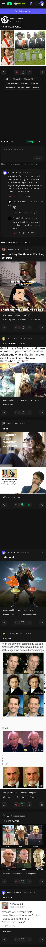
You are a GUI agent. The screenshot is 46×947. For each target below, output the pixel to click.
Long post (7, 638)
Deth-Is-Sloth (18, 218)
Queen (25, 83)
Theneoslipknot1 (13, 249)
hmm (5, 428)
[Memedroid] (9, 3)
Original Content (11, 792)
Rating (30, 141)
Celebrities (21, 797)
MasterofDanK (16, 18)
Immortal (11, 88)
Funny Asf (8, 405)
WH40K (28, 315)
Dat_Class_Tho (12, 633)
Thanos (16, 614)
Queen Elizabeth (13, 79)
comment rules (30, 164)
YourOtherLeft (12, 423)
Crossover (36, 319)
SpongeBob (31, 873)
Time (40, 141)
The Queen (13, 83)
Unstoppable (9, 610)
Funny (36, 88)
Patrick (7, 873)
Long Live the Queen (13, 343)
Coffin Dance (24, 88)
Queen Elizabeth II (32, 79)
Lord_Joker (11, 552)
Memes (7, 497)
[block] (43, 20)
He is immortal (10, 820)
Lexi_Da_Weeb (13, 338)
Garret (9, 816)
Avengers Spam (30, 614)
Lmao (6, 614)
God (33, 610)
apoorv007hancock (14, 892)
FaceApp (33, 797)
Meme (35, 83)
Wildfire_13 (12, 172)
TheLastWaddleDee (20, 202)
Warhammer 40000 (12, 315)
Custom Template (29, 792)
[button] (36, 3)
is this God (8, 557)
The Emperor (9, 319)
